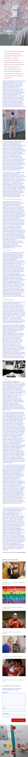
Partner (20, 732)
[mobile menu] (26, 2)
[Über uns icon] (24, 752)
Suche (11, 732)
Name (4, 708)
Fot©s (13, 730)
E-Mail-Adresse (5, 713)
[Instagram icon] (20, 752)
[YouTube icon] (18, 752)
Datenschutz (19, 730)
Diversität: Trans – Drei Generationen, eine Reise (12, 656)
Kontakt (14, 733)
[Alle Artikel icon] (21, 752)
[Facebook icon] (17, 752)
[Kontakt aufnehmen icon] (23, 752)
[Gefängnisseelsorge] (3, 2)
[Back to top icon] (14, 727)
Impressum (8, 730)
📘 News (15, 732)
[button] (2, 754)
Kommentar (5, 692)
